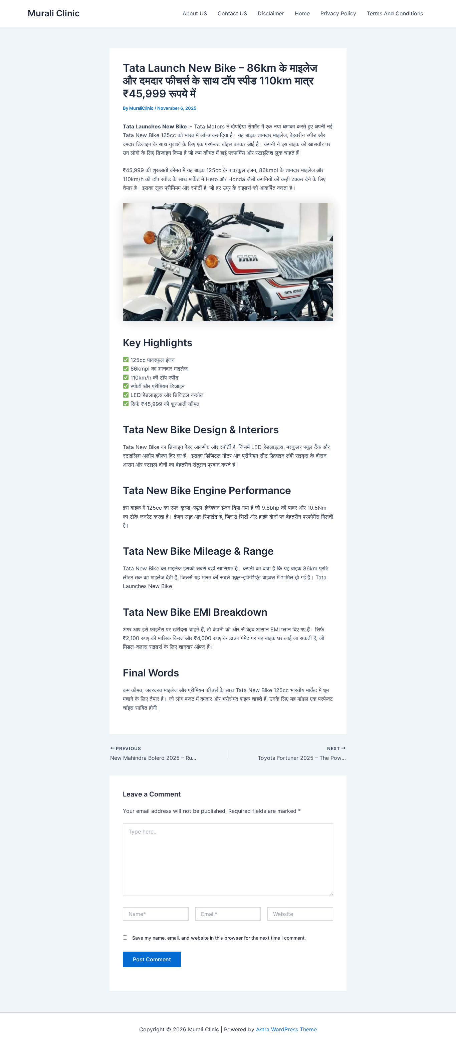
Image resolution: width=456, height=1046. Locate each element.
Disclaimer (271, 13)
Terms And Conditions (395, 13)
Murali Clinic (54, 13)
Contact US (232, 13)
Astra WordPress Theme (286, 1029)
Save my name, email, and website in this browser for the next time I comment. (219, 938)
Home (302, 13)
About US (195, 13)
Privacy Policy (338, 13)
